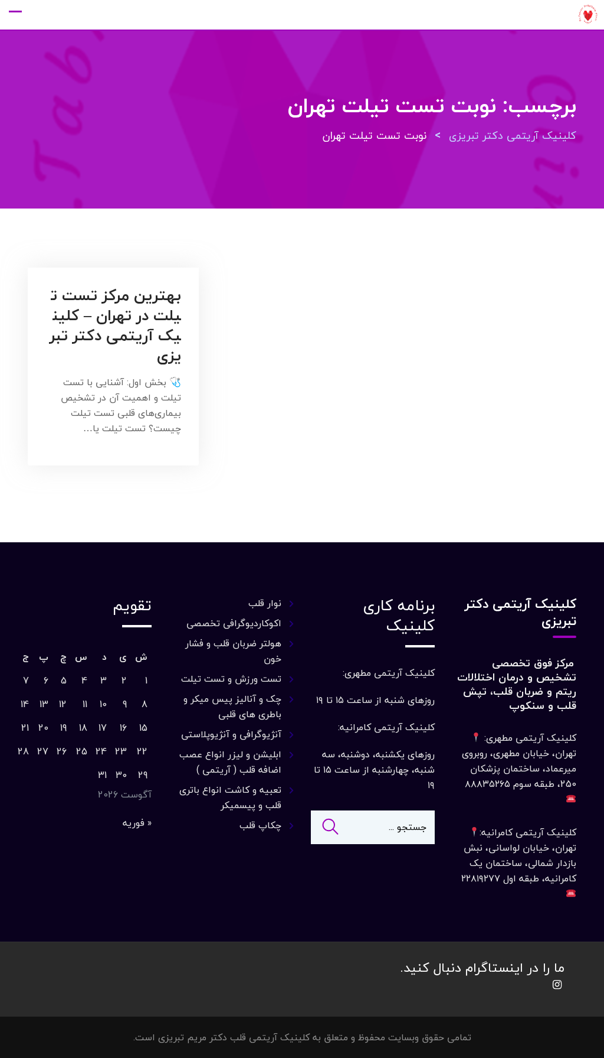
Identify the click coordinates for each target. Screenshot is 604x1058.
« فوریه (137, 823)
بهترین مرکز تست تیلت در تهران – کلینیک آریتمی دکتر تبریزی (115, 325)
